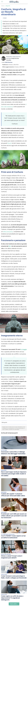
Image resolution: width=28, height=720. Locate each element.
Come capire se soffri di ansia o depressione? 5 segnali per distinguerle (12, 598)
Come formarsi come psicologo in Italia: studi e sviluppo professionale (14, 577)
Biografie (8, 5)
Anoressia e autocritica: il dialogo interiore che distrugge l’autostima (13, 453)
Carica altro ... (14, 604)
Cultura (3, 5)
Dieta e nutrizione (6, 554)
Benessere (3, 470)
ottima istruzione (8, 231)
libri (10, 246)
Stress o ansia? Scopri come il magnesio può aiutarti (11, 557)
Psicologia (4, 574)
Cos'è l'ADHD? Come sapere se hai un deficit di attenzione (13, 537)
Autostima (4, 450)
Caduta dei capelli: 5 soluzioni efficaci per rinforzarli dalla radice (13, 495)
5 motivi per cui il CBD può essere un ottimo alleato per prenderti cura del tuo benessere (14, 515)
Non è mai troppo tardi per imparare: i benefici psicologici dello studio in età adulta (14, 473)
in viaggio (24, 349)
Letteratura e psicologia (7, 534)
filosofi (9, 143)
